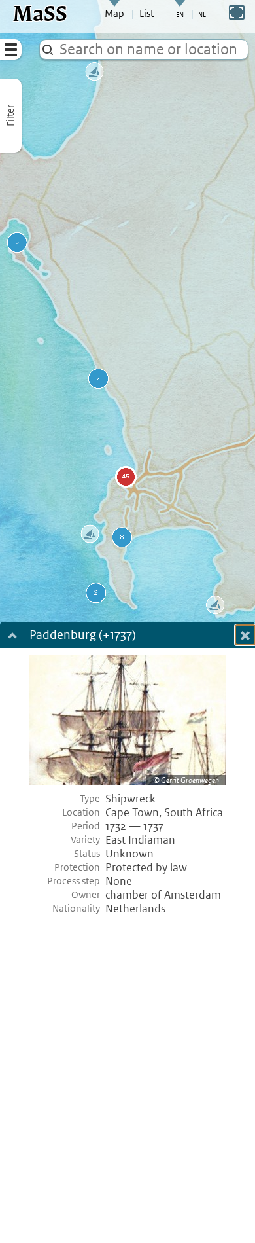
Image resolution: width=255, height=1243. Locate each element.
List (146, 14)
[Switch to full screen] (237, 12)
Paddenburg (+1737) (82, 636)
